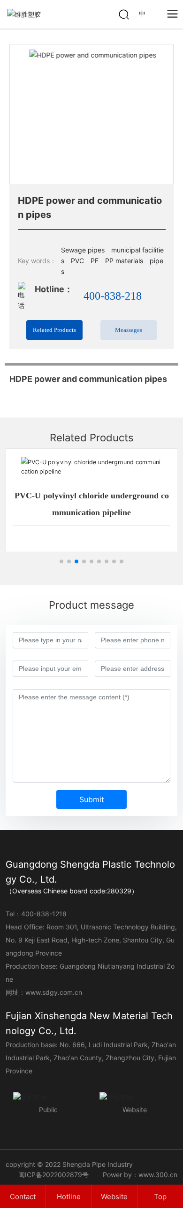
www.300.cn (157, 1175)
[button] (162, 114)
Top (160, 1196)
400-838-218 (113, 296)
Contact (23, 1196)
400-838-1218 (44, 914)
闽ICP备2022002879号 (53, 1175)
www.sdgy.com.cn (53, 992)
